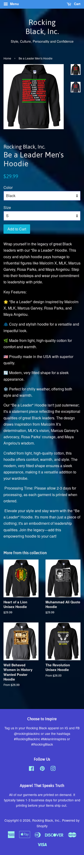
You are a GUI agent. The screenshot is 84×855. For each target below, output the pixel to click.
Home (7, 58)
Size (7, 207)
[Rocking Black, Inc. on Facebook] (31, 769)
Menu (14, 3)
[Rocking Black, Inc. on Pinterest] (42, 769)
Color (8, 187)
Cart (76, 3)
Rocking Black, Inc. (42, 26)
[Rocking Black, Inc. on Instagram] (53, 769)
